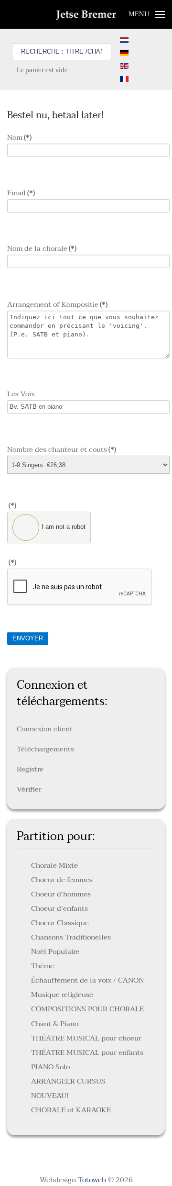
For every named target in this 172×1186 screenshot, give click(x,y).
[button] (147, 14)
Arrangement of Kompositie (57, 304)
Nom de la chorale (41, 248)
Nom (19, 137)
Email (21, 193)
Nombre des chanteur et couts (61, 449)
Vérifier (29, 789)
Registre (30, 769)
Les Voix (21, 394)
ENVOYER (27, 638)
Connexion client (45, 729)
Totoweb (92, 1180)
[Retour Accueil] (86, 14)
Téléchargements (45, 749)
